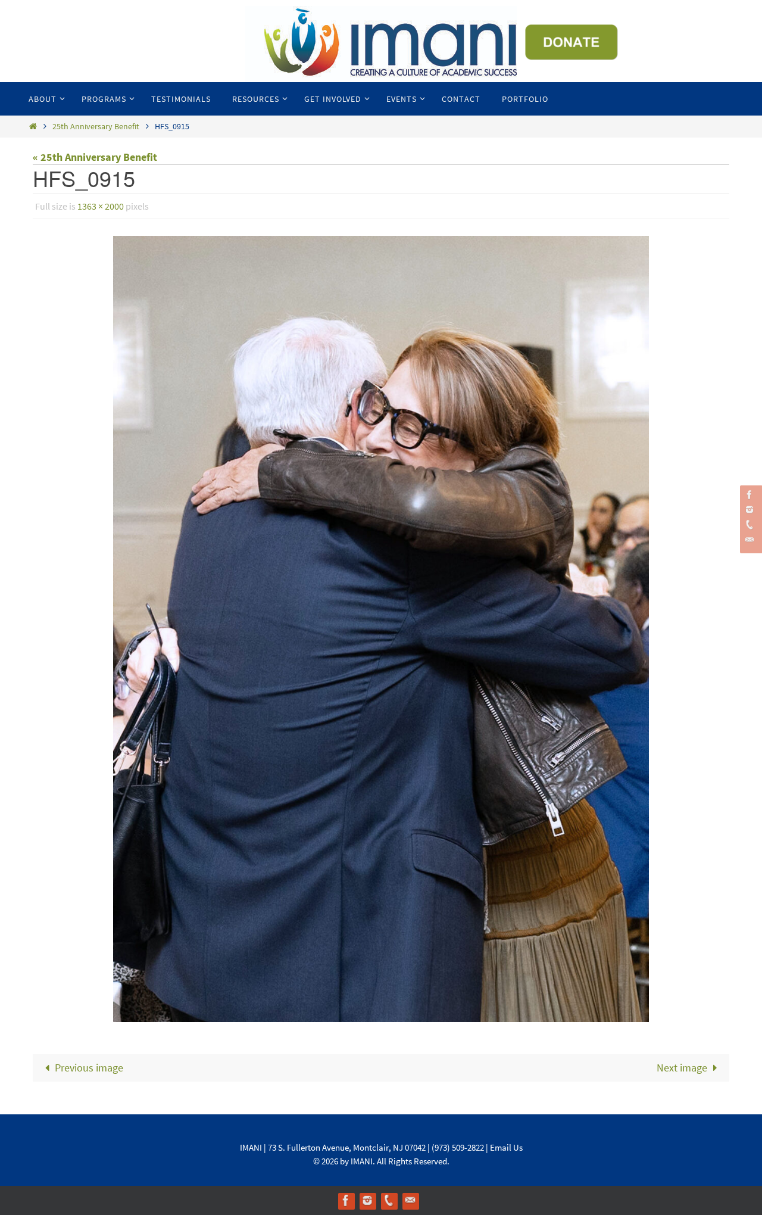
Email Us (506, 1147)
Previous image (89, 1067)
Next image (682, 1067)
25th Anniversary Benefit (95, 126)
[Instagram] (749, 509)
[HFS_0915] (381, 629)
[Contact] (749, 540)
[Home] (33, 126)
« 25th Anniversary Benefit (95, 157)
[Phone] (749, 524)
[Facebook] (749, 494)
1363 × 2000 (100, 206)
